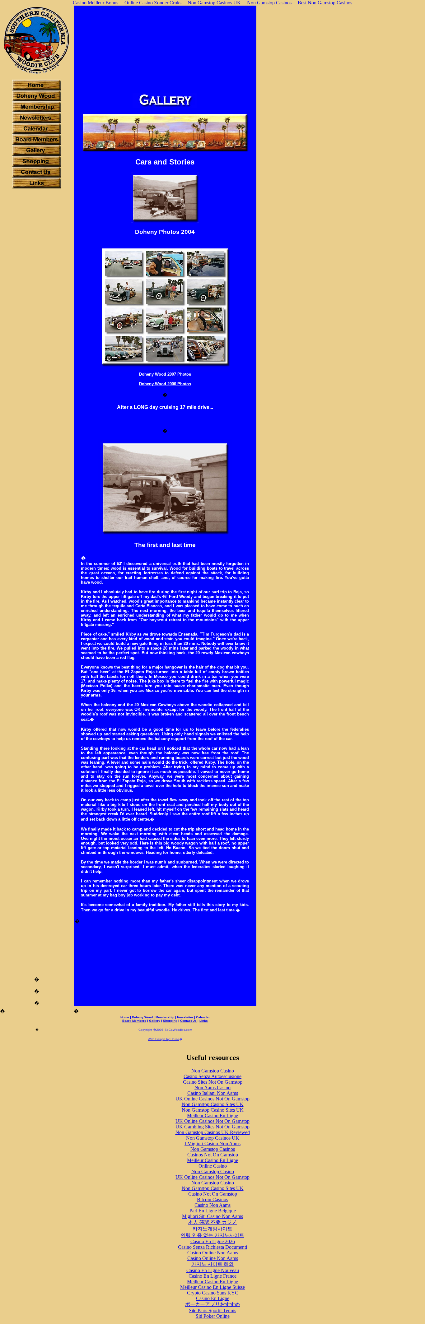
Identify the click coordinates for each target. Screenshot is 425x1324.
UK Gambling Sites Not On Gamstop (212, 1126)
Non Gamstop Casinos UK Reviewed (212, 1132)
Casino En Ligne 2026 (212, 1241)
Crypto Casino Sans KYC (212, 1292)
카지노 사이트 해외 (212, 1264)
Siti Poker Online (213, 1316)
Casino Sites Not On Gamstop (212, 1082)
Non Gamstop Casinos (212, 1149)
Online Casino (212, 1166)
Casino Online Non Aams (212, 1252)
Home (124, 1017)
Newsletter (185, 1017)
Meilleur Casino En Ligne (212, 1115)
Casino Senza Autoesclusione (212, 1076)
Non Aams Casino (212, 1087)
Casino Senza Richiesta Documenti (212, 1247)
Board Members (134, 1020)
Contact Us (188, 1020)
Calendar (203, 1017)
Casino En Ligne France (212, 1276)
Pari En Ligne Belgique (212, 1210)
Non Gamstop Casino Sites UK (213, 1104)
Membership (165, 1017)
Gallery (154, 1020)
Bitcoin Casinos (212, 1199)
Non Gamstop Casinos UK (212, 1138)
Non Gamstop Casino (212, 1070)
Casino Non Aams (212, 1205)
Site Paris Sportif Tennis (212, 1310)
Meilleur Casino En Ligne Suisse (212, 1287)
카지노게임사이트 (212, 1228)
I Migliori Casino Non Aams (212, 1143)
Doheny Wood (142, 1017)
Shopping (170, 1020)
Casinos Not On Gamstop (212, 1154)
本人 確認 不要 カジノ (212, 1222)
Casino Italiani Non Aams (212, 1093)
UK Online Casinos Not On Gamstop (212, 1098)
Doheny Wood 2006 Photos (165, 384)
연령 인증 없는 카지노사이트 (212, 1235)
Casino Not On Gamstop (212, 1194)
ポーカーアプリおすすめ (212, 1304)
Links (203, 1020)
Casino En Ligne (212, 1298)
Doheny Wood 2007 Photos (165, 374)
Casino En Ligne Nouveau (212, 1270)
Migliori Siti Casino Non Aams (212, 1216)
